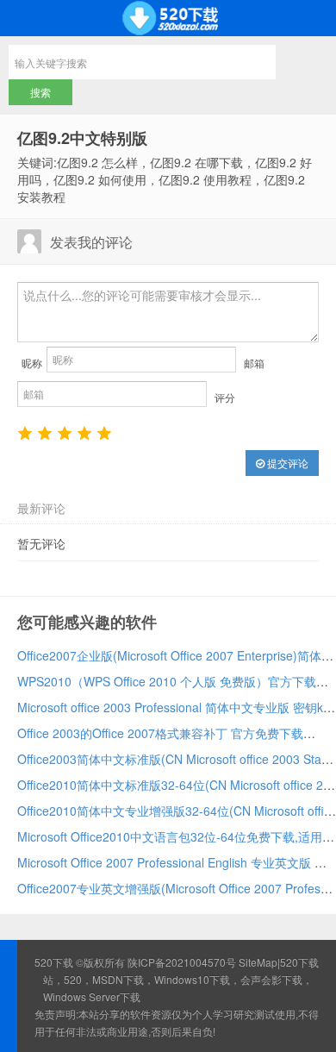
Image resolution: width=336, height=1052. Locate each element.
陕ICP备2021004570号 (182, 962)
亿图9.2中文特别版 (82, 138)
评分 (225, 397)
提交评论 (286, 462)
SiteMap (258, 962)
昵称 (32, 362)
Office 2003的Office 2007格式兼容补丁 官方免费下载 (160, 733)
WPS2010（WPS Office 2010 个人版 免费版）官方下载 (166, 681)
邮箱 (254, 362)
